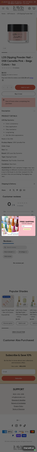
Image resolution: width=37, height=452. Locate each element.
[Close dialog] (34, 217)
